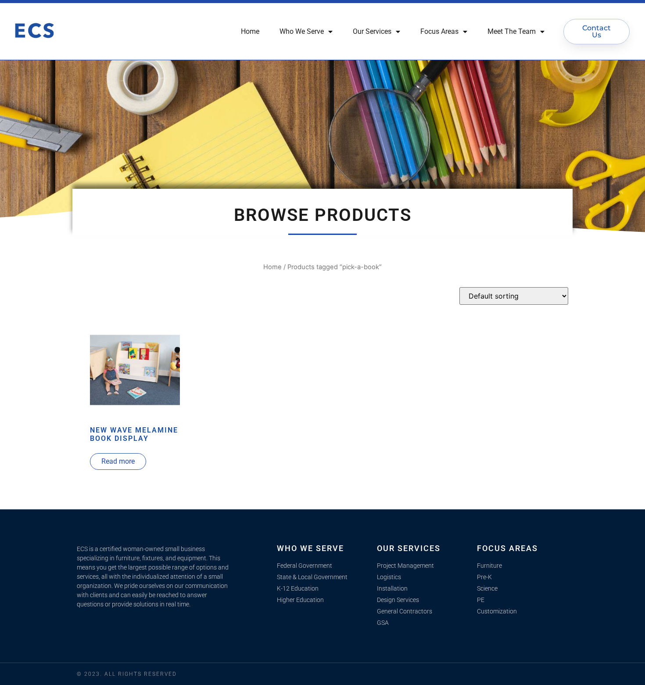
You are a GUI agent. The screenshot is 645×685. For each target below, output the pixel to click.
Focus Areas (439, 31)
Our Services (372, 31)
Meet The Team (511, 31)
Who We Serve (302, 31)
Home (250, 31)
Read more (118, 461)
